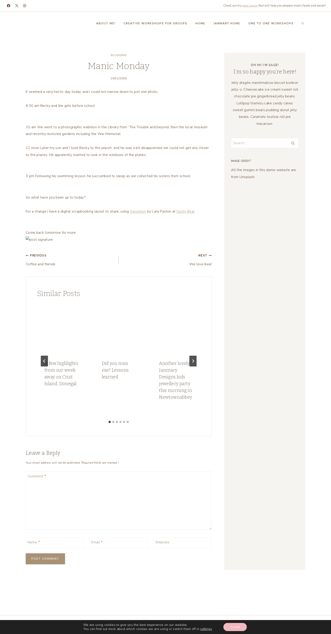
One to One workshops (271, 23)
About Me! (106, 23)
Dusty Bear (186, 211)
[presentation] (61, 328)
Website (162, 542)
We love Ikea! (200, 260)
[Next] (193, 361)
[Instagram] (24, 5)
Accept (235, 627)
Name (33, 542)
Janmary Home (226, 23)
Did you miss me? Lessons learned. (115, 370)
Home (200, 23)
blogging (119, 55)
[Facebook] (8, 5)
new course (250, 6)
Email (96, 542)
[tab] (110, 422)
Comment (36, 476)
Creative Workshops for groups (155, 23)
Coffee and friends (41, 260)
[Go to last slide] (44, 361)
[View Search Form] (302, 23)
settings (206, 629)
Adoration (138, 211)
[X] (17, 5)
